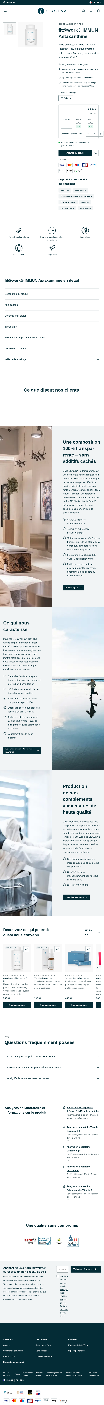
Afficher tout (88, 932)
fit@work (85, 202)
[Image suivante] (10, 44)
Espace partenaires (76, 1351)
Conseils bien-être (44, 1356)
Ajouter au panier (75, 153)
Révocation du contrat (13, 1362)
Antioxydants (80, 190)
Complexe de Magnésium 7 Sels (15, 979)
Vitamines (65, 190)
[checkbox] (57, 1276)
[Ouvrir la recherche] (76, 11)
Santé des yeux (67, 208)
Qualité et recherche (74, 897)
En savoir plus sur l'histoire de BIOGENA (19, 750)
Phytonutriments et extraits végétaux (76, 196)
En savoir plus (71, 588)
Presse (17, 1374)
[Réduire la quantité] (88, 133)
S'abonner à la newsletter (86, 1269)
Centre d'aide (9, 1356)
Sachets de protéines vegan (77, 978)
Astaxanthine (85, 208)
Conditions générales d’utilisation (64, 1293)
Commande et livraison (13, 1351)
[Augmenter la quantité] (100, 133)
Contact (6, 1345)
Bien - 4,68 (10, 2)
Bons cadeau (41, 1351)
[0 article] (98, 11)
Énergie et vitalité (68, 202)
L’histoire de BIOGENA (78, 1345)
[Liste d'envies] (91, 11)
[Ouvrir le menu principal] (5, 11)
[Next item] (97, 968)
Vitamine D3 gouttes (43, 978)
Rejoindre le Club (43, 1345)
